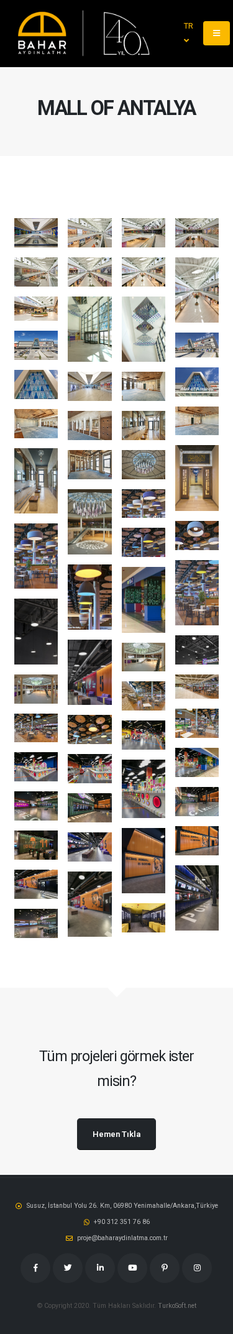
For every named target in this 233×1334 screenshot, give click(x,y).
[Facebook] (35, 1268)
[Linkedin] (100, 1268)
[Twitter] (68, 1268)
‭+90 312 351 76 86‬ (122, 1222)
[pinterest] (165, 1268)
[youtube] (132, 1268)
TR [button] (188, 25)
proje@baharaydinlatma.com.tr (122, 1238)
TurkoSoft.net (177, 1306)
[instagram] (197, 1268)
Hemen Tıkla (116, 1134)
